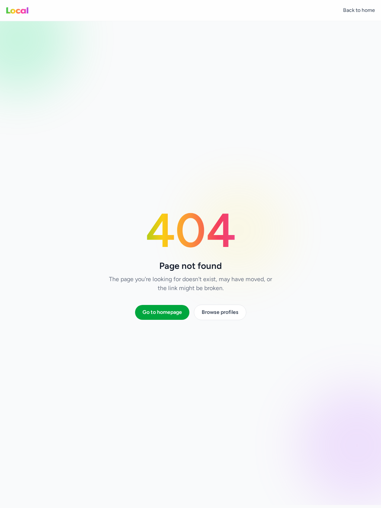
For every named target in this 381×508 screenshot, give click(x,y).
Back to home (359, 10)
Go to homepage (162, 312)
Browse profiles (220, 312)
